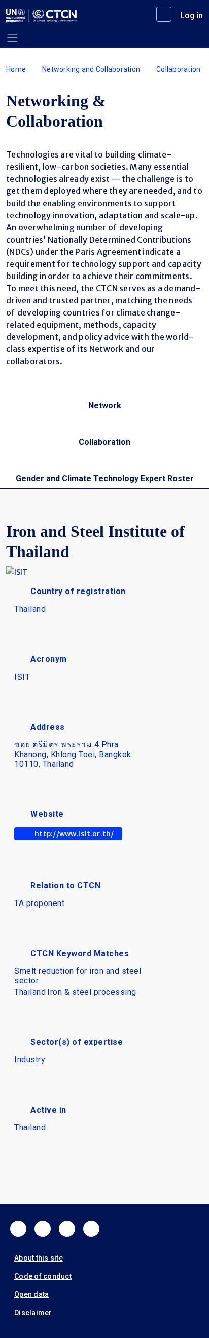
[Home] (41, 16)
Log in (191, 15)
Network (104, 405)
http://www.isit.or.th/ (74, 833)
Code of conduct (43, 1276)
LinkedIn (67, 1228)
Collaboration (178, 69)
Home (16, 69)
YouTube (91, 1228)
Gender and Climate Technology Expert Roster (105, 478)
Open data (31, 1294)
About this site (38, 1258)
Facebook (18, 1228)
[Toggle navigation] (12, 37)
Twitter (42, 1228)
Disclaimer (33, 1313)
